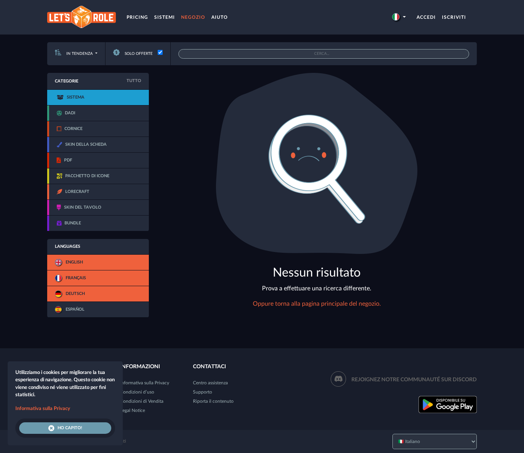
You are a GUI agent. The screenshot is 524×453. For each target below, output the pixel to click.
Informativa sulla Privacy (144, 383)
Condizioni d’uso (137, 392)
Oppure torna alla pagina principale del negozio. (317, 304)
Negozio (193, 17)
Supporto (202, 392)
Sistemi (164, 17)
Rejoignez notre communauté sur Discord (414, 379)
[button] (399, 17)
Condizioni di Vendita (141, 401)
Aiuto (219, 17)
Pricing (137, 17)
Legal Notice (132, 410)
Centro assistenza (210, 383)
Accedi (426, 17)
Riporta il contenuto (213, 401)
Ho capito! (70, 428)
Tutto (134, 81)
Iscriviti (454, 17)
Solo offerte (138, 54)
